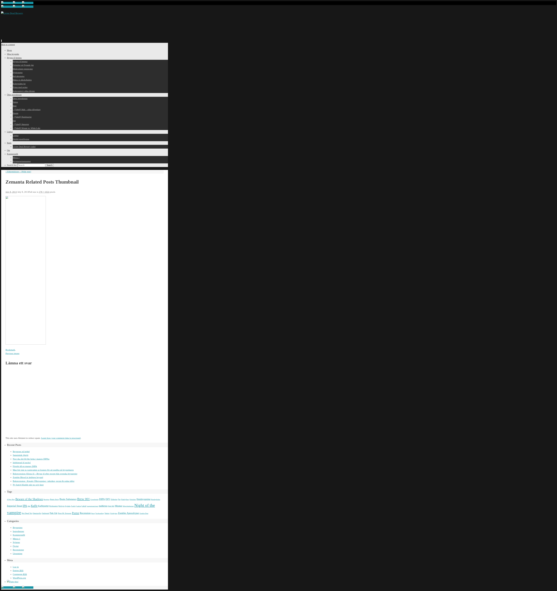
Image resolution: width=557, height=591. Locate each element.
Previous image (12, 353)
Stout (93, 513)
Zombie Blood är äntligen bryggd (28, 477)
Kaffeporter (43, 506)
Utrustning (17, 553)
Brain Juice (54, 499)
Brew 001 (83, 499)
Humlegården (155, 499)
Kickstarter (53, 506)
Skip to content (8, 44)
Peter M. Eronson (64, 513)
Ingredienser (18, 531)
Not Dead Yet (27, 513)
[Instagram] (27, 3)
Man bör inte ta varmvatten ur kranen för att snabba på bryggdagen (43, 470)
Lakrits (78, 506)
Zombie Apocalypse (128, 513)
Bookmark (10, 350)
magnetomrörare (92, 506)
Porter (75, 513)
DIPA (102, 499)
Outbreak (45, 513)
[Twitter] (17, 3)
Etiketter (114, 499)
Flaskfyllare (125, 499)
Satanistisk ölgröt (20, 455)
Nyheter (16, 542)
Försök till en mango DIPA (25, 466)
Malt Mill (111, 506)
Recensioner (18, 550)
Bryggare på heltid (21, 451)
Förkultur (133, 499)
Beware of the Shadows (29, 499)
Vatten (107, 513)
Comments (20, 574)
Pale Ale (53, 513)
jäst (29, 506)
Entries (18, 570)
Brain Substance (68, 499)
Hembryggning (143, 499)
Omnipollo (37, 513)
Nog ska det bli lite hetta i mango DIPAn (31, 459)
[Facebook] (7, 3)
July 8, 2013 (11, 192)
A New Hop (11, 499)
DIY (107, 499)
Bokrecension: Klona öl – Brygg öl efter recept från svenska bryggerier (45, 474)
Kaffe (34, 505)
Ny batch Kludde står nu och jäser (28, 485)
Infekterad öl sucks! (22, 462)
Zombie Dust (144, 513)
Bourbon (46, 499)
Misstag (118, 506)
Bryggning (17, 527)
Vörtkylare (113, 513)
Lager (73, 506)
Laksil (84, 506)
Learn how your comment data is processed (61, 438)
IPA (25, 505)
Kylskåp (68, 506)
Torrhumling (99, 513)
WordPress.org (19, 578)
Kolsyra (61, 506)
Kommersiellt (19, 535)
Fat (119, 499)
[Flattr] (12, 582)
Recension (85, 513)
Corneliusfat (94, 499)
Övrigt (16, 546)
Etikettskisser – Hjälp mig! (18, 171)
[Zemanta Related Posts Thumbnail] (26, 344)
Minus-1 (16, 539)
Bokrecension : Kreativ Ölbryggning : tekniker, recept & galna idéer (43, 481)
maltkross (103, 506)
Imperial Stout (14, 505)
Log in (16, 567)
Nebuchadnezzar (128, 506)
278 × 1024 (44, 192)
